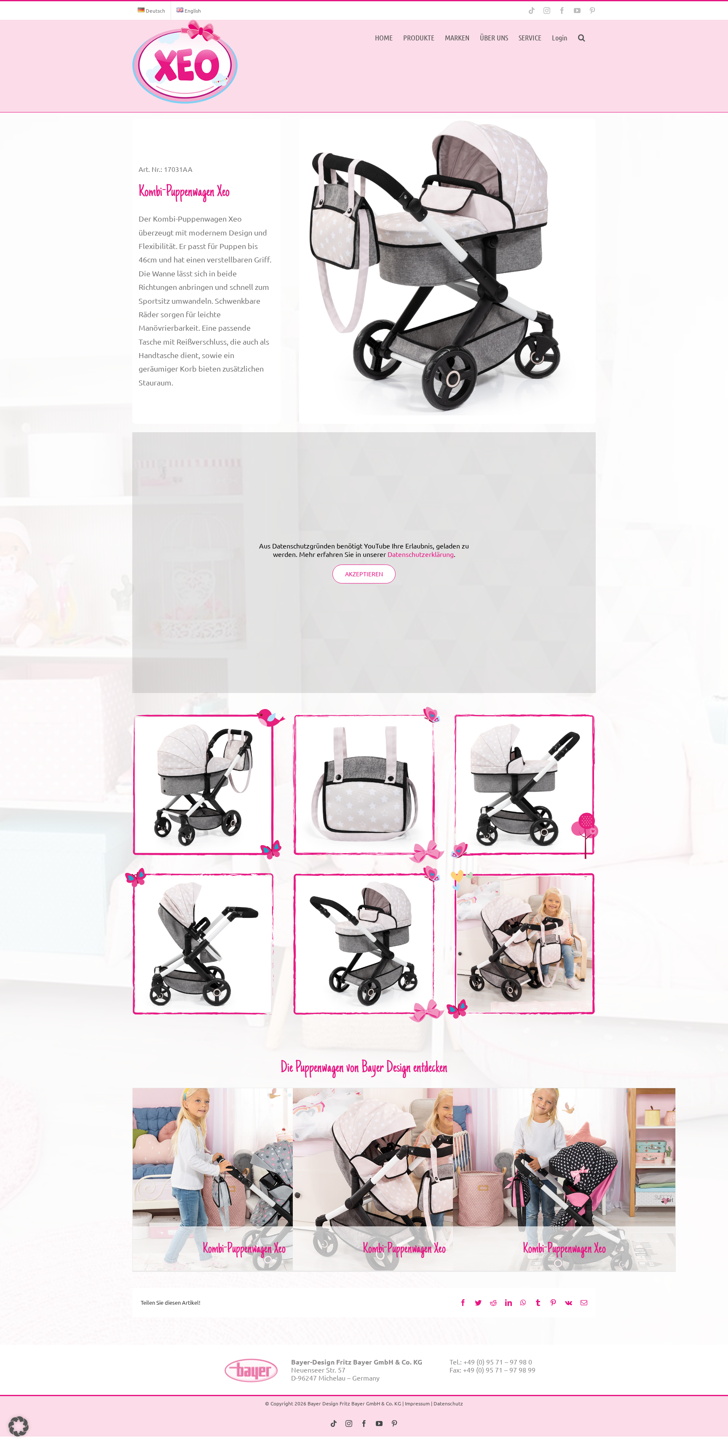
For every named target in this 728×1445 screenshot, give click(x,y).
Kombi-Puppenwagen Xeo (244, 1172)
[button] (581, 37)
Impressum (417, 1403)
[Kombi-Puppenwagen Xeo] (185, 62)
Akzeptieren (364, 574)
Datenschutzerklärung (421, 554)
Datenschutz (448, 1403)
